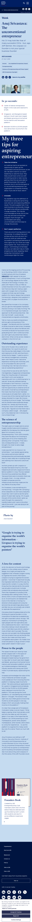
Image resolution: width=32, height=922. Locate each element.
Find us (6, 862)
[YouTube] (9, 892)
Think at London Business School (11, 10)
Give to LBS (7, 871)
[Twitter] (25, 892)
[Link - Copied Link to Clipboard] (10, 77)
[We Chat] (3, 897)
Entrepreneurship (7, 66)
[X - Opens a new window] (29, 9)
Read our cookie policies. (9, 908)
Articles (4, 63)
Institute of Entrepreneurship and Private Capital (15, 69)
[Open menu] (27, 3)
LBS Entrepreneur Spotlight (9, 72)
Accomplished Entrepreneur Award (18, 63)
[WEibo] (14, 897)
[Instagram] (14, 892)
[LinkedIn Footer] (3, 892)
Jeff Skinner (7, 56)
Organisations (7, 846)
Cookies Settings (16, 919)
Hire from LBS (7, 850)
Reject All (16, 916)
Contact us (7, 858)
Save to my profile (25, 12)
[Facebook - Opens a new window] (23, 9)
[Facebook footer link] (19, 892)
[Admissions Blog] (19, 897)
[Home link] (3, 3)
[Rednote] (9, 897)
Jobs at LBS (7, 867)
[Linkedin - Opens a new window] (26, 9)
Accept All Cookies (15, 912)
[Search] (24, 3)
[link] (6, 822)
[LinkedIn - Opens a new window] (3, 77)
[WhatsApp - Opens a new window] (6, 77)
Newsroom (7, 855)
